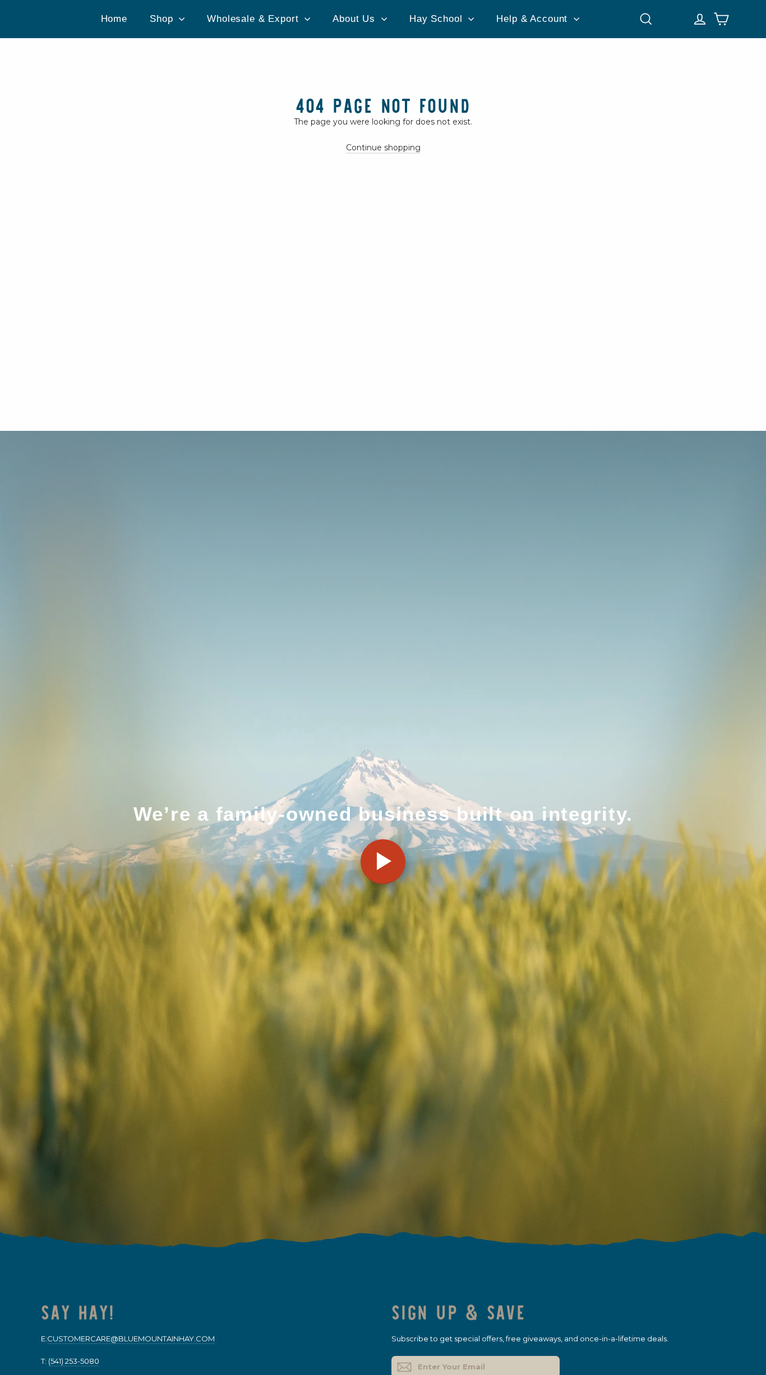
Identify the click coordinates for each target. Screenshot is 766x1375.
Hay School (437, 18)
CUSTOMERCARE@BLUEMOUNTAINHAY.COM (131, 1338)
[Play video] (383, 861)
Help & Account (533, 18)
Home (114, 18)
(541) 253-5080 (73, 1360)
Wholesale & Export (254, 18)
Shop (163, 18)
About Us (356, 18)
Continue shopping (383, 147)
